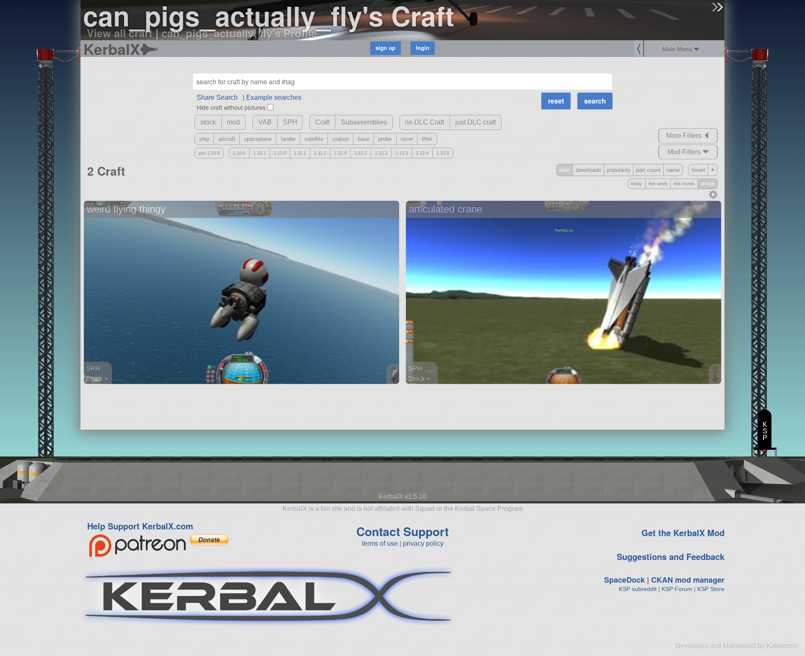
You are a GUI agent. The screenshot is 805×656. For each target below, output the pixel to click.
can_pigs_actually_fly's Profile (239, 33)
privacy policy (423, 543)
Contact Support (402, 531)
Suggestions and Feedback (670, 556)
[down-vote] (394, 379)
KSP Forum (677, 589)
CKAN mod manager (687, 579)
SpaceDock (624, 579)
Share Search (217, 97)
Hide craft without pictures (231, 107)
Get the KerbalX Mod (682, 532)
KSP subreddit (638, 589)
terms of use (380, 543)
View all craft (120, 33)
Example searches (273, 97)
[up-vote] (394, 370)
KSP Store (710, 589)
